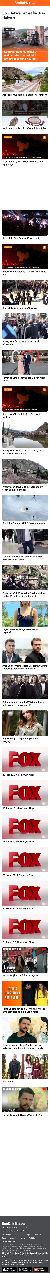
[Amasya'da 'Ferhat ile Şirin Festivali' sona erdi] (25, 257)
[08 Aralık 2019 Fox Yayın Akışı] (25, 793)
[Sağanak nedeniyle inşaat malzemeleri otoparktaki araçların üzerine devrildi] (25, 39)
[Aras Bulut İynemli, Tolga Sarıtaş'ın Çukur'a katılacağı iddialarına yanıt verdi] (25, 651)
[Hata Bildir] (20, 1264)
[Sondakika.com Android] (25, 1269)
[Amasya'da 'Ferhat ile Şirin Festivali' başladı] (25, 399)
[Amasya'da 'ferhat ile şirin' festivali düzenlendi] (25, 326)
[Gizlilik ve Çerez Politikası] (38, 1260)
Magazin (13, 1238)
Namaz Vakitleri (8, 1241)
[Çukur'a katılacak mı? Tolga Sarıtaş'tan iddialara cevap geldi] (25, 542)
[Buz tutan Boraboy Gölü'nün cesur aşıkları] (25, 508)
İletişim (19, 1231)
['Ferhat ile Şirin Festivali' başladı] (25, 293)
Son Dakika (6, 1235)
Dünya (27, 1235)
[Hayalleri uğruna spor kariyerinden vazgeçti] (25, 723)
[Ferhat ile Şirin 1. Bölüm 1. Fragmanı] (25, 960)
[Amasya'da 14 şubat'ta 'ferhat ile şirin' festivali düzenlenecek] (25, 435)
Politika (32, 1238)
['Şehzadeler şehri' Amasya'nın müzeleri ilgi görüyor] (25, 147)
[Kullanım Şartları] (8, 1260)
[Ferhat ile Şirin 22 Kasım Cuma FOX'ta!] (25, 1100)
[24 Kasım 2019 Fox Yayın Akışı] (25, 894)
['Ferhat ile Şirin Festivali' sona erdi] (25, 223)
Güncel (18, 1235)
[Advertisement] (25, 187)
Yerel (23, 1238)
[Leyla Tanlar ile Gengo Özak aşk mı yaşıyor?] (25, 614)
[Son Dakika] (25, 3)
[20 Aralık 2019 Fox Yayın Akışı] (25, 760)
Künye (25, 1231)
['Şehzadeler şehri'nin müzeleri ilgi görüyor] (25, 113)
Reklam (13, 1231)
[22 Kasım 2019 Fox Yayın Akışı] (25, 927)
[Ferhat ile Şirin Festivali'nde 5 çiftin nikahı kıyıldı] (25, 363)
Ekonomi (38, 1235)
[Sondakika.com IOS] (9, 1269)
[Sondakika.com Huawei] (40, 1269)
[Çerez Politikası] (9, 1262)
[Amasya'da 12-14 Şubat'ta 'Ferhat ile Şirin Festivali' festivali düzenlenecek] (25, 578)
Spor (4, 1238)
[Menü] (4, 3)
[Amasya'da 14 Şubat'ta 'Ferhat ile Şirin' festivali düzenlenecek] (25, 472)
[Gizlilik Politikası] (21, 1260)
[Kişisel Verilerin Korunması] (25, 1262)
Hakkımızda (6, 1231)
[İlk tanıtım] (25, 1067)
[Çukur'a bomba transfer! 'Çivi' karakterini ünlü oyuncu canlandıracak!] (25, 687)
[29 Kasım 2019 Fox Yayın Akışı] (25, 860)
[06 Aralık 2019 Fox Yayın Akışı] (25, 827)
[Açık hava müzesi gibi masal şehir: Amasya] (25, 80)
